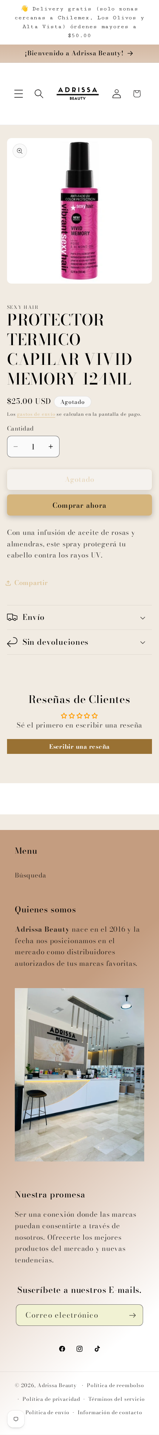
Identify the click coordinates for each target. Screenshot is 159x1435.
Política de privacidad (51, 1399)
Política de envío (48, 1412)
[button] (19, 94)
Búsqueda (30, 875)
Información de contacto (110, 1412)
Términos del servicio (116, 1399)
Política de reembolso (115, 1385)
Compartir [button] (31, 583)
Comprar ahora (79, 505)
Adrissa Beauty (57, 1385)
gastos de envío (36, 414)
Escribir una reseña (79, 746)
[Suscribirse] (132, 1315)
